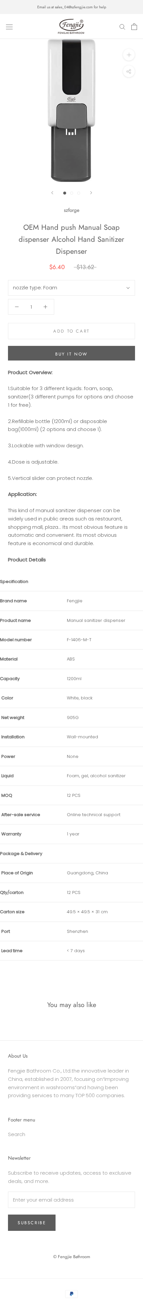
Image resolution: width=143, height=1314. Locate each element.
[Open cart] (134, 26)
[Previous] (52, 192)
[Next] (91, 192)
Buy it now (71, 354)
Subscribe (32, 1223)
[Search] (122, 26)
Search (16, 1134)
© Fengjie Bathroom (71, 1256)
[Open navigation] (9, 26)
